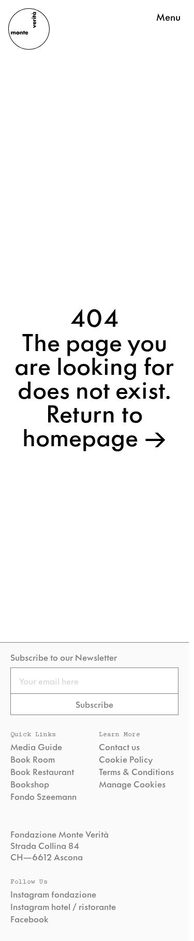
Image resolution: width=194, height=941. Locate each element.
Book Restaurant (42, 771)
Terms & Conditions (136, 771)
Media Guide (36, 746)
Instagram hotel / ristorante (63, 906)
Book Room (32, 759)
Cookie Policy (126, 759)
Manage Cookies (132, 784)
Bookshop (29, 784)
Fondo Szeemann (43, 796)
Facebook (29, 919)
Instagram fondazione (53, 894)
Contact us (119, 746)
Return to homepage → (94, 424)
